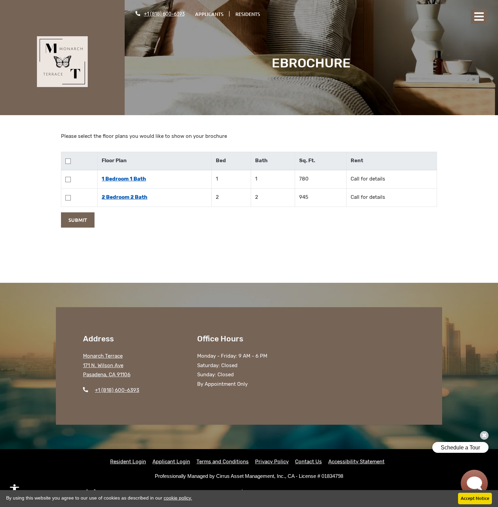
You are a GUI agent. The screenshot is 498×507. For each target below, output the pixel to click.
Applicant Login (171, 461)
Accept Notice (475, 498)
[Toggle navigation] (479, 16)
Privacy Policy (272, 461)
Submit (77, 219)
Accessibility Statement (356, 461)
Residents (250, 13)
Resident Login (128, 461)
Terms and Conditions (222, 461)
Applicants (212, 13)
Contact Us (308, 462)
